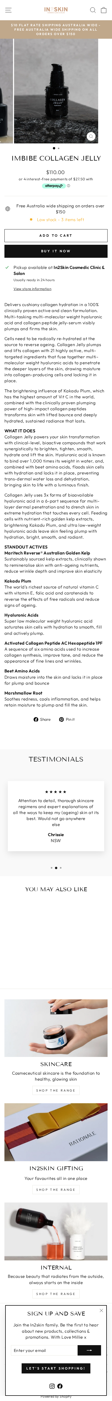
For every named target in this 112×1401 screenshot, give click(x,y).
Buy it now (56, 251)
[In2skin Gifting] (56, 1132)
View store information (32, 289)
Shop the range (56, 1090)
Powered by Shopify (56, 1396)
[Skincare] (56, 1028)
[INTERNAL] (56, 1231)
